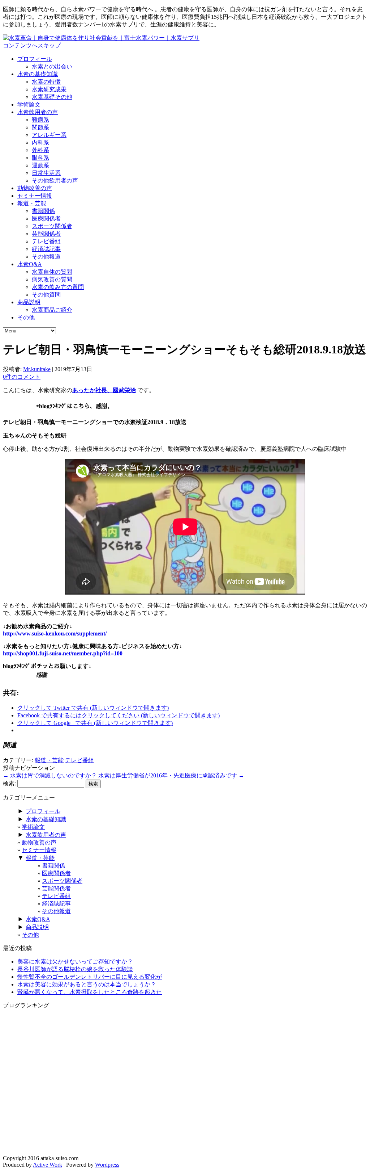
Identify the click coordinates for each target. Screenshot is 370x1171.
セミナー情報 (34, 196)
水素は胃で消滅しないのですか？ (50, 775)
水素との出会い (52, 66)
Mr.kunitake (37, 369)
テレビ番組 (46, 241)
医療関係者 (46, 218)
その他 (26, 317)
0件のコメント (21, 377)
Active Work (47, 1165)
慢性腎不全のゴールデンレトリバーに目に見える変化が (89, 977)
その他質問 (46, 294)
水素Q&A (29, 264)
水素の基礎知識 (37, 74)
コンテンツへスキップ (32, 45)
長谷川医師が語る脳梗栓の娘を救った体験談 (75, 969)
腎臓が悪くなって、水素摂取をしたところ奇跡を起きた (89, 992)
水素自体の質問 (52, 272)
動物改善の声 (34, 188)
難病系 (40, 120)
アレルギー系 (49, 135)
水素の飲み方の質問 (58, 287)
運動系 (40, 165)
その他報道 (46, 256)
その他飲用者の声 (55, 180)
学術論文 (28, 104)
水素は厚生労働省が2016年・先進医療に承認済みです (171, 775)
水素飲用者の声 (37, 112)
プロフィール (34, 59)
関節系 (40, 127)
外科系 (40, 150)
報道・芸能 (31, 203)
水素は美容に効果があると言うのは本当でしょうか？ (86, 984)
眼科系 (40, 158)
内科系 (40, 142)
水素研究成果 (49, 89)
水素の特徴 (46, 82)
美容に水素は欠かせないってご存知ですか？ (75, 961)
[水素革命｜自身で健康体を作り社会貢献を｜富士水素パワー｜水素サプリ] (101, 38)
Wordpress (107, 1165)
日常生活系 (46, 173)
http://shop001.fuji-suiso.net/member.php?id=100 (62, 653)
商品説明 (28, 302)
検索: (9, 783)
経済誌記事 (46, 249)
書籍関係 (43, 211)
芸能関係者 (46, 234)
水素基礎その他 (52, 97)
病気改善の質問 (52, 279)
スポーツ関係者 (52, 226)
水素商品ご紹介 (52, 310)
